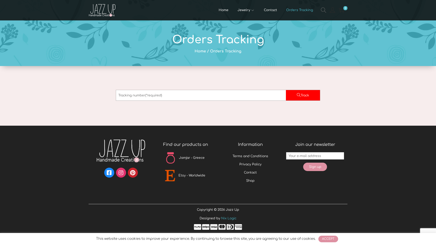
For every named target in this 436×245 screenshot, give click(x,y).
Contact (250, 172)
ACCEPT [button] (328, 238)
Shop (250, 180)
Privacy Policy (250, 164)
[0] (341, 10)
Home (200, 51)
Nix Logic (228, 218)
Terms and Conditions (250, 156)
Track (305, 95)
